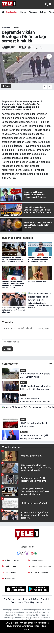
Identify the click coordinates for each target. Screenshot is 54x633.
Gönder (7, 349)
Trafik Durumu (10, 566)
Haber (23, 12)
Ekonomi (33, 12)
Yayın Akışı (29, 602)
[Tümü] (50, 363)
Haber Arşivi (10, 578)
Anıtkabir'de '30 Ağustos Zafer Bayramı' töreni (35, 375)
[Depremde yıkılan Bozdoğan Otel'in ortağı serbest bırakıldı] (27, 67)
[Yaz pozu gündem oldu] (40, 272)
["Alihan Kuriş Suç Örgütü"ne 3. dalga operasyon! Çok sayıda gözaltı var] (14, 299)
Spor (20, 602)
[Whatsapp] (36, 553)
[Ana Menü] (50, 4)
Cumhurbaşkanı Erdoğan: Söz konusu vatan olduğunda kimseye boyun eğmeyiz (40, 259)
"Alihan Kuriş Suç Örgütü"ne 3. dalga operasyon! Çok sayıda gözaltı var (14, 310)
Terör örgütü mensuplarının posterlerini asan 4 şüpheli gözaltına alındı (36, 400)
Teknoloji (45, 599)
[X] (22, 553)
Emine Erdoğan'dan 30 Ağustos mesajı (34, 424)
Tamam (27, 630)
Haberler (6, 28)
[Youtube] (32, 553)
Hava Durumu (37, 560)
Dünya (43, 12)
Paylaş (7, 86)
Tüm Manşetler (11, 572)
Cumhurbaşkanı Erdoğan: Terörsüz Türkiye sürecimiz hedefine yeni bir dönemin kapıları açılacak (13, 284)
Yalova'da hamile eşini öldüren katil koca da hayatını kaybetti (40, 305)
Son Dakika (11, 12)
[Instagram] (27, 553)
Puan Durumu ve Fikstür (41, 566)
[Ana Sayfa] (3, 12)
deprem (6, 104)
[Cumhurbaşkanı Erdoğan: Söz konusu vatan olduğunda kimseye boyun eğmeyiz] (40, 248)
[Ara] (46, 4)
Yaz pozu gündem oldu (37, 281)
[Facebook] (18, 553)
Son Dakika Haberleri (39, 572)
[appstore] (16, 589)
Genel (23, 370)
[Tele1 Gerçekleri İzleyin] (9, 4)
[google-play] (38, 589)
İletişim (39, 602)
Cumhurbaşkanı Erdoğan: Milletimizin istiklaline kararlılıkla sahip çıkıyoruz (35, 388)
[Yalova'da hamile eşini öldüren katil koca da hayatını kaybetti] (40, 296)
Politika (23, 432)
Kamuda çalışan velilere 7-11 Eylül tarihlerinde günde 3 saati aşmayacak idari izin (13, 259)
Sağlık (14, 602)
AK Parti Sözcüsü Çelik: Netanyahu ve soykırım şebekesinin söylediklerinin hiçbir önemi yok (35, 437)
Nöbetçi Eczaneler (12, 560)
